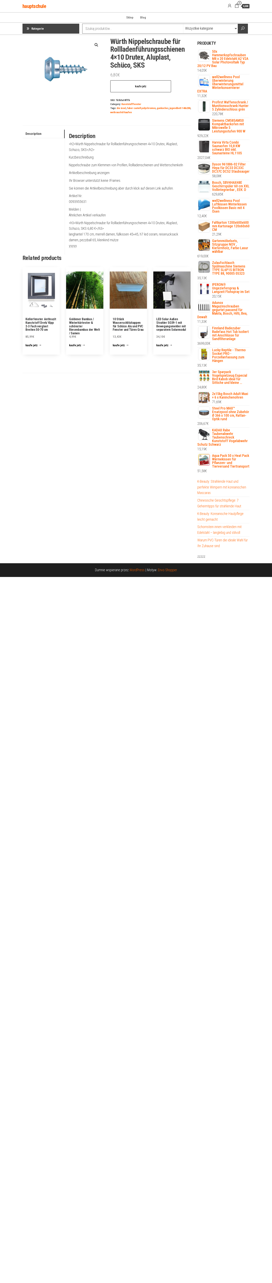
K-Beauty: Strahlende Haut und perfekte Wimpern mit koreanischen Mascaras (221, 487)
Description (33, 134)
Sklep (129, 17)
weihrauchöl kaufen (121, 112)
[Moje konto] (229, 6)
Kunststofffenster (131, 104)
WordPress (137, 570)
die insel (121, 108)
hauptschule (34, 6)
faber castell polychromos (141, 108)
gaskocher (162, 108)
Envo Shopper (167, 570)
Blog (143, 17)
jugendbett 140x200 (179, 108)
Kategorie (37, 28)
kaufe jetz (140, 86)
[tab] (44, 134)
